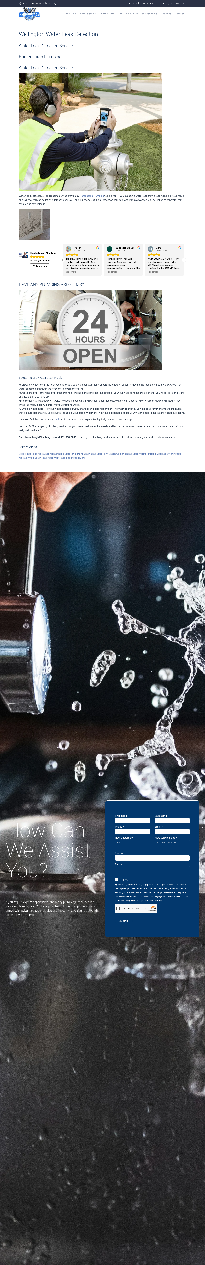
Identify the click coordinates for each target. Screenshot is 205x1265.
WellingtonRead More (150, 453)
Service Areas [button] (149, 14)
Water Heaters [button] (108, 14)
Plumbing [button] (71, 14)
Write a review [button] (40, 266)
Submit (123, 921)
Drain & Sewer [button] (88, 14)
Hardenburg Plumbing (92, 195)
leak (57, 419)
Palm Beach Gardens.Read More (120, 453)
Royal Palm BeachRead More (86, 453)
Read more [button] (71, 272)
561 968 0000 (177, 3)
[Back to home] (29, 14)
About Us (166, 14)
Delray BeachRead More (57, 453)
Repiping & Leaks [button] (129, 14)
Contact (179, 14)
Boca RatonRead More (31, 453)
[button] (184, 260)
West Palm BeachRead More (69, 457)
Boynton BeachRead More (39, 457)
